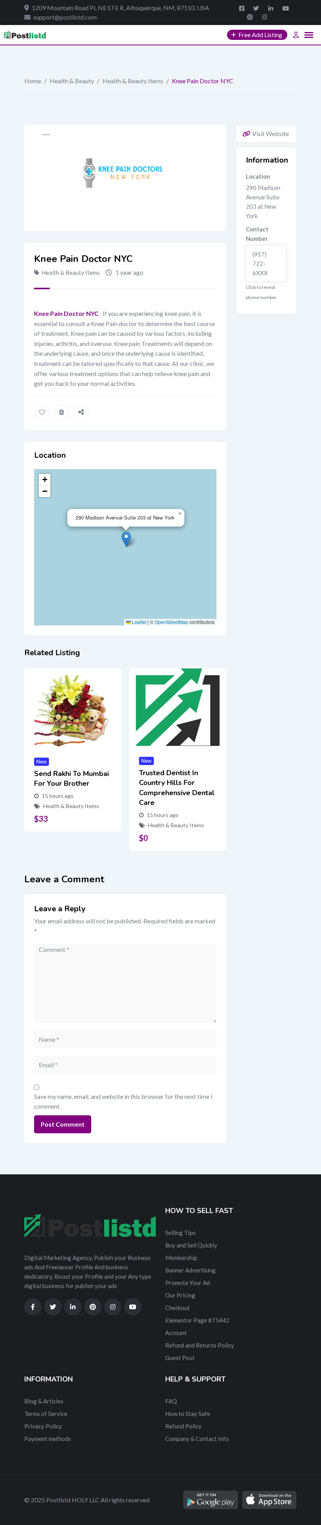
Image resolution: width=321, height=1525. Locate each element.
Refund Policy (183, 1426)
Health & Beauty (72, 80)
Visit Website (270, 133)
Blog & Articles (43, 1401)
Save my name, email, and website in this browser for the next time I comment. (123, 1101)
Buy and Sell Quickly (191, 1245)
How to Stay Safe (187, 1413)
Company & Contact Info (197, 1438)
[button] (126, 539)
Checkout (177, 1307)
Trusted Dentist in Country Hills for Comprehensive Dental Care (177, 787)
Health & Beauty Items (133, 80)
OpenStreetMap (171, 621)
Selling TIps (180, 1232)
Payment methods (47, 1438)
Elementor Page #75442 (197, 1320)
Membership (181, 1257)
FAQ (171, 1401)
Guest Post (180, 1357)
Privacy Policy (43, 1426)
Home (32, 80)
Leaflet (138, 621)
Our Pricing (180, 1295)
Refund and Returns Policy (199, 1345)
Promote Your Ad (187, 1282)
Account (176, 1332)
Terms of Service (45, 1413)
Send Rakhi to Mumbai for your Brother (71, 778)
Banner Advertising (190, 1270)
